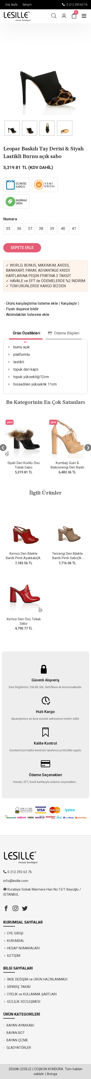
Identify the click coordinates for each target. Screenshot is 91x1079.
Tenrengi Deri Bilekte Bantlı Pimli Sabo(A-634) (67, 558)
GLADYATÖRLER (19, 1048)
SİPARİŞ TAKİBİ (19, 987)
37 (30, 228)
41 (74, 228)
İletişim (26, 4)
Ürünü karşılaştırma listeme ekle (30, 303)
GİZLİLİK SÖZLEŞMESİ (23, 1002)
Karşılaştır (69, 303)
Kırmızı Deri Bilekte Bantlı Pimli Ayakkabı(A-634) (24, 558)
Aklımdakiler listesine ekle (26, 314)
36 (19, 228)
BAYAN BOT (16, 1033)
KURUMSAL (15, 941)
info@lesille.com (15, 881)
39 (52, 228)
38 (41, 228)
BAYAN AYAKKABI (20, 1025)
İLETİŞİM (13, 956)
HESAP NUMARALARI (23, 948)
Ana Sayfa (11, 4)
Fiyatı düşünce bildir (20, 309)
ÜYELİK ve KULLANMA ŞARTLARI (32, 994)
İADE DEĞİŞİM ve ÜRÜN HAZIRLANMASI (37, 979)
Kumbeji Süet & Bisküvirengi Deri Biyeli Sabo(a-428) (67, 467)
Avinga (52, 1074)
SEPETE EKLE (22, 247)
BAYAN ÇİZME (17, 1040)
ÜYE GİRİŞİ (15, 933)
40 (63, 228)
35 (8, 228)
